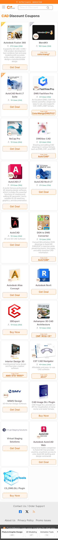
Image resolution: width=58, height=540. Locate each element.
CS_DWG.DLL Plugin (14, 488)
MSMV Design (14, 401)
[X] (27, 511)
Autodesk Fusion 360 (15, 42)
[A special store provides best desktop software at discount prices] (11, 7)
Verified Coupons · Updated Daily (30, 2)
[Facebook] (21, 511)
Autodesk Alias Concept (14, 287)
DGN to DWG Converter (43, 234)
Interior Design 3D (14, 361)
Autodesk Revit (43, 285)
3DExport (14, 321)
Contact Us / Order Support (29, 506)
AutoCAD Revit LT (43, 181)
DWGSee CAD (43, 138)
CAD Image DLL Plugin (43, 402)
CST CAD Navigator (43, 361)
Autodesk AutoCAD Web (43, 443)
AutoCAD (14, 232)
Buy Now (15, 332)
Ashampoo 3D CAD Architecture (43, 323)
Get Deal (15, 67)
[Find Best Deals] (48, 7)
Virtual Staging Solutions (14, 440)
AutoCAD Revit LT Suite (15, 95)
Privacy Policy (26, 520)
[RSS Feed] (34, 511)
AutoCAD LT (14, 181)
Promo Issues (43, 520)
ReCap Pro (14, 138)
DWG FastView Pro (43, 93)
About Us (10, 520)
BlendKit (43, 42)
